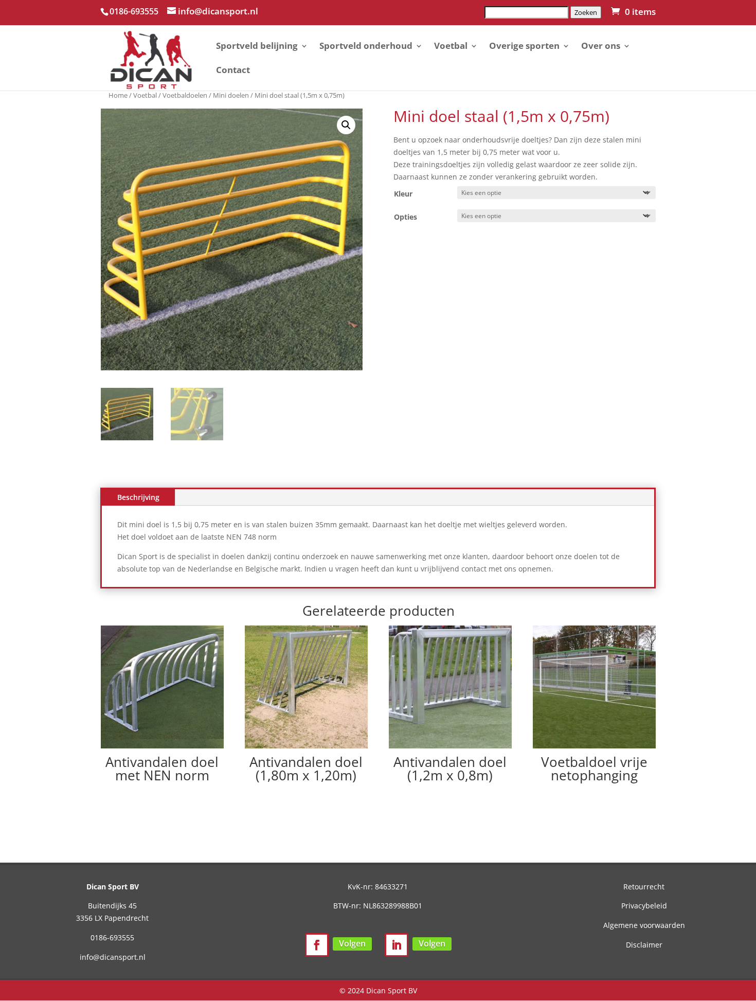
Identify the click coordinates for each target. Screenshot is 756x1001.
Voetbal (450, 46)
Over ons (600, 46)
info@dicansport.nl (113, 957)
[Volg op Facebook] (317, 945)
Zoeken (585, 12)
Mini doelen (231, 95)
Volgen (352, 943)
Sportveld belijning (257, 46)
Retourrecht (643, 886)
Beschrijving (138, 497)
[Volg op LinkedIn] (396, 945)
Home (118, 95)
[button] (346, 125)
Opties (405, 217)
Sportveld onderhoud (365, 46)
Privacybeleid (644, 905)
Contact (233, 71)
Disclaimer (644, 945)
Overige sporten (524, 46)
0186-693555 (112, 937)
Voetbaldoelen (185, 95)
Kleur (403, 194)
